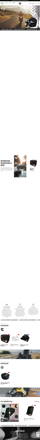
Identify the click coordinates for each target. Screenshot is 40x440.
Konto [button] (32, 3)
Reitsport (10, 2)
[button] (33, 171)
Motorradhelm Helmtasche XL (32, 169)
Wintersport (2, 2)
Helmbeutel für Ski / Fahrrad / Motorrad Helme (24, 345)
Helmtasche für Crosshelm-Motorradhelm (4, 345)
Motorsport (13, 2)
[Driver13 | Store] (20, 3)
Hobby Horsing (2, 3)
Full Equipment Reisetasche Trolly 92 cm (29, 419)
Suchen (30, 3)
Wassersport (6, 2)
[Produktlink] (33, 165)
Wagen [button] (38, 3)
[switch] (38, 436)
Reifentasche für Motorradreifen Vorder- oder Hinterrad (5, 383)
